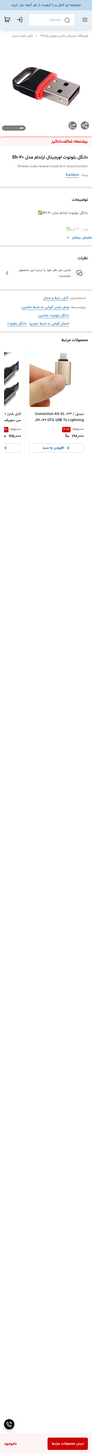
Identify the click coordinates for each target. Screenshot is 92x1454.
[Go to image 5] (7, 128)
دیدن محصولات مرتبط (68, 1443)
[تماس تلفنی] (9, 1424)
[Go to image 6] (4, 128)
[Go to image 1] (21, 128)
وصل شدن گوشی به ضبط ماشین (45, 307)
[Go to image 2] (16, 128)
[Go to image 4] (10, 128)
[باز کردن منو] (84, 20)
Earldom (72, 175)
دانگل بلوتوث (17, 323)
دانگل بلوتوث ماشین (54, 315)
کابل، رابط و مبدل (22, 36)
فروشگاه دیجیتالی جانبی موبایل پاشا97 (64, 36)
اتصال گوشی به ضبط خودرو (49, 323)
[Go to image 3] (13, 128)
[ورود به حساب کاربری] (21, 19)
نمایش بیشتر (82, 237)
